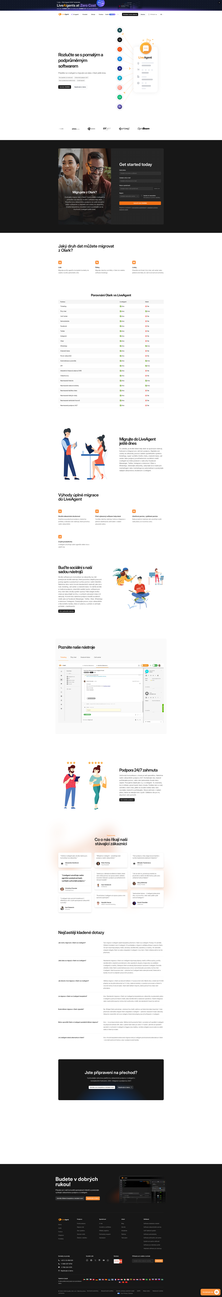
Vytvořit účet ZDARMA (140, 203)
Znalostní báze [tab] (85, 657)
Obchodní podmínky (92, 1291)
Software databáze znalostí (151, 1223)
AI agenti (76, 14)
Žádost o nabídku (82, 1237)
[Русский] (153, 1279)
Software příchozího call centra (152, 1237)
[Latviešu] (134, 1279)
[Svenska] (162, 1279)
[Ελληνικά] (100, 1279)
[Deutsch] (97, 1279)
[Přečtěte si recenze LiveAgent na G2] (118, 1261)
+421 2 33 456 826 (67, 1260)
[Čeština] (90, 1279)
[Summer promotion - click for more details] (111, 5)
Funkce (60, 1231)
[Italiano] (125, 1279)
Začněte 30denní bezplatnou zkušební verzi (70, 1198)
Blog (122, 1223)
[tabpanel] (111, 697)
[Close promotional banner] (219, 2)
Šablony (123, 1234)
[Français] (115, 1279)
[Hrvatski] (119, 1279)
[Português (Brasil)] (147, 1279)
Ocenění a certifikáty (105, 1227)
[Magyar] (122, 1279)
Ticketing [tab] (63, 657)
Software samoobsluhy (150, 1234)
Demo (60, 1224)
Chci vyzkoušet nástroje (66, 611)
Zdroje (93, 14)
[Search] (119, 14)
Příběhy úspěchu (104, 1230)
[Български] (87, 1279)
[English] (103, 1279)
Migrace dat (80, 1227)
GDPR (138, 1291)
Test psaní (124, 1237)
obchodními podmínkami (139, 207)
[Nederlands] (137, 1279)
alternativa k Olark (157, 1037)
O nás (101, 1223)
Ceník (59, 1228)
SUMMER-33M (66, 8)
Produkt (85, 14)
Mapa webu (146, 1291)
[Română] (150, 1279)
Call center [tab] (97, 657)
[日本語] (128, 1279)
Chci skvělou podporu (127, 800)
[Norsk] (140, 1279)
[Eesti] (109, 1279)
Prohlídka (61, 1239)
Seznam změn (81, 1234)
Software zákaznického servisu (152, 1227)
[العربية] (84, 1279)
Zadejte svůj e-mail (125, 177)
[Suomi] (112, 1279)
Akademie (124, 1230)
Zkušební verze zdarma (130, 14)
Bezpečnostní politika (107, 1291)
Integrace (61, 1235)
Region (121, 193)
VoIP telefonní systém (150, 1230)
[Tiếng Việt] (123, 1282)
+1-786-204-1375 (66, 1267)
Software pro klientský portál (152, 1245)
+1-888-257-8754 (66, 1264)
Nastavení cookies (158, 1291)
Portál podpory (81, 1223)
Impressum (102, 1237)
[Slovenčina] (156, 1279)
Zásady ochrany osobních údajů (125, 1291)
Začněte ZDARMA (64, 87)
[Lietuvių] (131, 1279)
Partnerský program (105, 1234)
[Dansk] (94, 1279)
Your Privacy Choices (127, 1293)
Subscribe (159, 1261)
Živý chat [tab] (73, 657)
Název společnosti (124, 185)
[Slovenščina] (159, 1279)
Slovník (123, 1227)
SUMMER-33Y (82, 8)
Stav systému (81, 1230)
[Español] (106, 1279)
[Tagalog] (120, 1282)
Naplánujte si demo (80, 87)
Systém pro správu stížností (151, 1241)
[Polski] (143, 1279)
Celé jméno (122, 170)
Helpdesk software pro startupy (153, 1248)
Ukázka (143, 14)
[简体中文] (126, 1282)
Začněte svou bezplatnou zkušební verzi (102, 1087)
